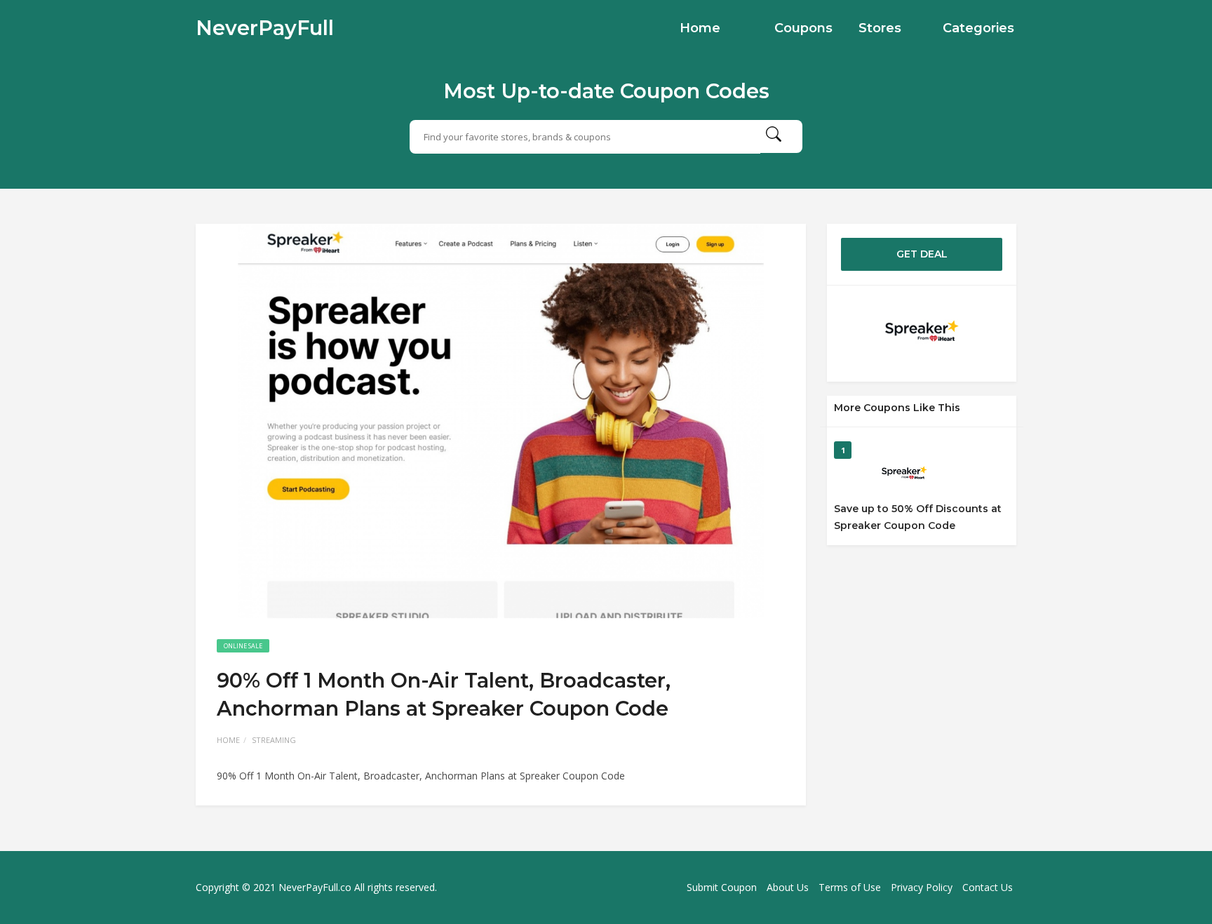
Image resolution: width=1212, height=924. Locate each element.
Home (700, 28)
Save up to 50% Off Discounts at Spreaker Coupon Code (918, 517)
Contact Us (987, 887)
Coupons (803, 28)
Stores (879, 28)
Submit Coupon (722, 887)
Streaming (274, 740)
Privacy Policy (921, 887)
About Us (788, 887)
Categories (978, 28)
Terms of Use (850, 887)
